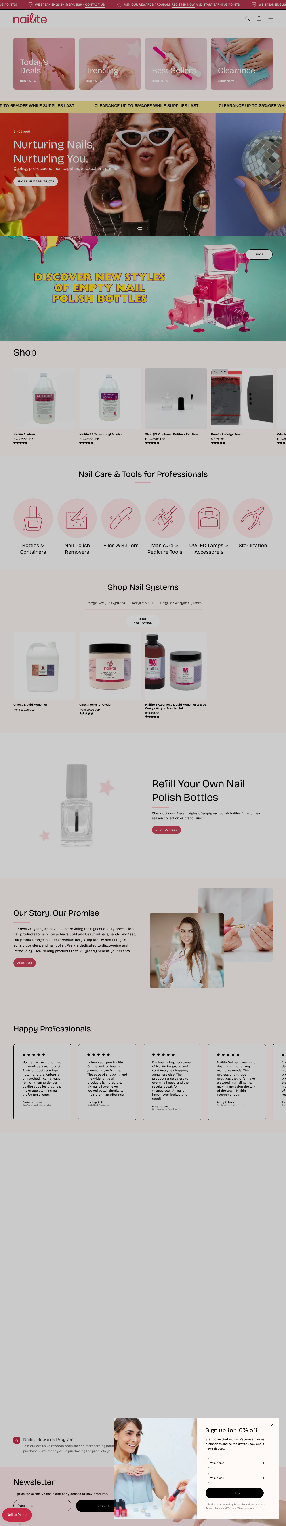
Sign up (234, 1493)
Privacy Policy (214, 1508)
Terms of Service (237, 1508)
